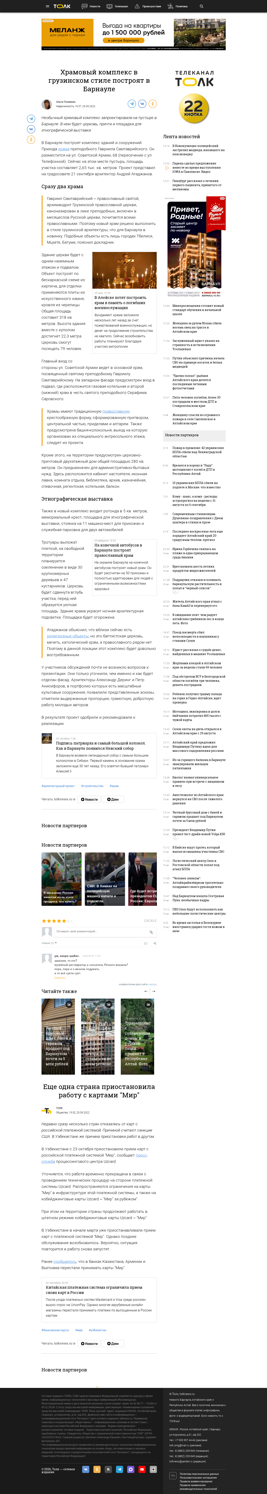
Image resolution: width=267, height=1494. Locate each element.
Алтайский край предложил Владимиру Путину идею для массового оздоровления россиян (198, 746)
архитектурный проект (58, 786)
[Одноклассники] (152, 103)
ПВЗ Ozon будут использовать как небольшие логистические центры (199, 911)
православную (116, 411)
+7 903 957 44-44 (185, 1440)
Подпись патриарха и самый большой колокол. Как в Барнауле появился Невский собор (101, 746)
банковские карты (55, 1330)
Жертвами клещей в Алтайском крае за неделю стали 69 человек (197, 665)
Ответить (59, 977)
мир (79, 1330)
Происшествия (151, 6)
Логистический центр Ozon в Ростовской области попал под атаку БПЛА (196, 865)
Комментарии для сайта (138, 984)
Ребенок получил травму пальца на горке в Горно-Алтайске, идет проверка (197, 698)
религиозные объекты (67, 636)
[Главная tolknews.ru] (62, 6)
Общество (62, 1112)
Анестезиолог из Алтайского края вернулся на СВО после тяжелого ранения (198, 799)
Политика (182, 6)
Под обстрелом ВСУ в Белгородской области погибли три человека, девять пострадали (199, 680)
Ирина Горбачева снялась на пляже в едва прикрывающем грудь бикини (195, 553)
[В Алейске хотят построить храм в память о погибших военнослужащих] (124, 270)
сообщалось (65, 1261)
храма (63, 149)
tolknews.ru (187, 1394)
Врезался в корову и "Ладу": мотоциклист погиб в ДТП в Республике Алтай (194, 469)
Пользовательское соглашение (198, 1477)
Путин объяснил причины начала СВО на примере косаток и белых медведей (198, 362)
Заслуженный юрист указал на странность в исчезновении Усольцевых (196, 345)
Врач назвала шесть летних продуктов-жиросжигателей (194, 568)
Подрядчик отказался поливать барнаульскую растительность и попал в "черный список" (197, 584)
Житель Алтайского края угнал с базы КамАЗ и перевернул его (197, 603)
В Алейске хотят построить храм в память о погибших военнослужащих (120, 302)
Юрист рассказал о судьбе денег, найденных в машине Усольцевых (199, 652)
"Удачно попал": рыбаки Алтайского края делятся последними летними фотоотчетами (192, 382)
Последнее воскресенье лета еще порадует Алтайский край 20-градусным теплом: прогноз (198, 535)
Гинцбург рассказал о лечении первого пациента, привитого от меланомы (197, 185)
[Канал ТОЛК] (112, 799)
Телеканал (121, 6)
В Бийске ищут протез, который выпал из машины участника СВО (198, 849)
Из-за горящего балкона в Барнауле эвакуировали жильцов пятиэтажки (199, 764)
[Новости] (88, 799)
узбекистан (97, 1330)
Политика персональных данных (199, 1474)
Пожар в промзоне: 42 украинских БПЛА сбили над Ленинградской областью (198, 452)
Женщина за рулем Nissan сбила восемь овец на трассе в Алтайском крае (197, 327)
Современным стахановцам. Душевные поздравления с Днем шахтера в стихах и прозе (198, 518)
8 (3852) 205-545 (185, 1450)
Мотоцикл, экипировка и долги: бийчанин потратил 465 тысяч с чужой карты (197, 715)
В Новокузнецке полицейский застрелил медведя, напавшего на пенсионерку (199, 150)
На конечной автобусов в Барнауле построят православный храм (118, 550)
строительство (92, 786)
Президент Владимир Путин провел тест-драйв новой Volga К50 (199, 832)
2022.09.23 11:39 (91, 955)
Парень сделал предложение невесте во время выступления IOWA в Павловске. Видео (197, 167)
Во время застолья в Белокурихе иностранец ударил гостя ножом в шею (199, 927)
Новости (95, 6)
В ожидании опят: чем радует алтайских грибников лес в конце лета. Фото (198, 619)
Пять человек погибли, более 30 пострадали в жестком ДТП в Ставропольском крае (196, 401)
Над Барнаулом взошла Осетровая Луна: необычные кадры (198, 898)
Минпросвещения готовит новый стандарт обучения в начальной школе (198, 310)
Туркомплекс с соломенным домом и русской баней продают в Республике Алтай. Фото (137, 1043)
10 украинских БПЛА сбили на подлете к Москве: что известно (197, 485)
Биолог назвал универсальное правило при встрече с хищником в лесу (198, 781)
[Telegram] (131, 103)
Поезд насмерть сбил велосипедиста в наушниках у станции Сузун (196, 636)
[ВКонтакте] (142, 103)
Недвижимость (65, 106)
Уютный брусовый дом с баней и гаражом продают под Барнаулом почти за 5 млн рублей (59, 1045)
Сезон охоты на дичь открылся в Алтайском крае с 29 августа (197, 731)
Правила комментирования (196, 1481)
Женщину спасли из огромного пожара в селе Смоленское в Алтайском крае (196, 419)
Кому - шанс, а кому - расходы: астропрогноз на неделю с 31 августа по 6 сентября (195, 500)
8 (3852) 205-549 (185, 1456)
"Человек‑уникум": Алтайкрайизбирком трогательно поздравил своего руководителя (198, 882)
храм (114, 786)
